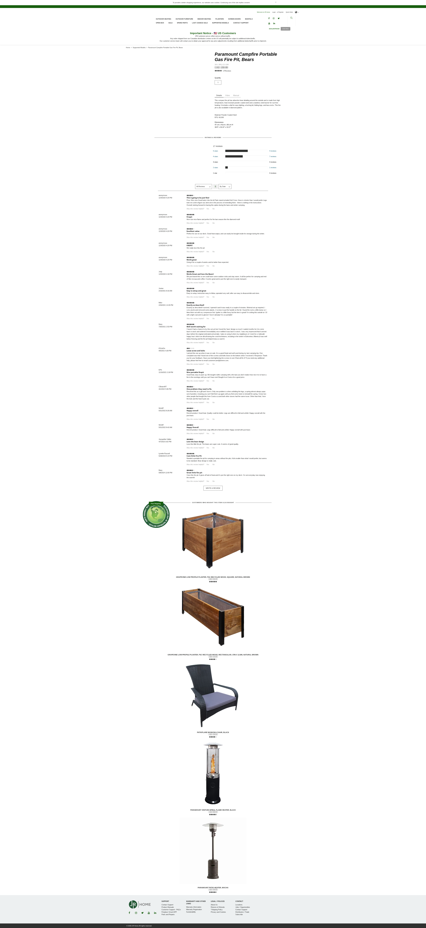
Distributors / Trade (242, 912)
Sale (170, 23)
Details (219, 95)
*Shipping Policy (217, 910)
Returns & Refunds (218, 907)
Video (227, 95)
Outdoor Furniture (184, 19)
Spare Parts (182, 23)
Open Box (160, 23)
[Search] (291, 18)
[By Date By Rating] (225, 186)
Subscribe (239, 914)
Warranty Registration (194, 909)
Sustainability (191, 912)
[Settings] (297, 12)
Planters (219, 19)
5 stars (215, 151)
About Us (214, 905)
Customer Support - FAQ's (171, 910)
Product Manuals (168, 907)
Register (281, 12)
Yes (207, 209)
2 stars (215, 167)
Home (128, 47)
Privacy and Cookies (218, 912)
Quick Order (289, 12)
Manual (236, 95)
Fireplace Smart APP (169, 912)
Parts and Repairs (168, 914)
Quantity (218, 78)
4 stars (215, 156)
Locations (238, 905)
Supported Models (220, 23)
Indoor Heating (204, 19)
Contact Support (241, 23)
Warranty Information (193, 907)
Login (274, 12)
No (213, 209)
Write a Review (213, 488)
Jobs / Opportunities (242, 907)
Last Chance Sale (200, 23)
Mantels (249, 19)
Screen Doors (234, 19)
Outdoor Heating (163, 19)
